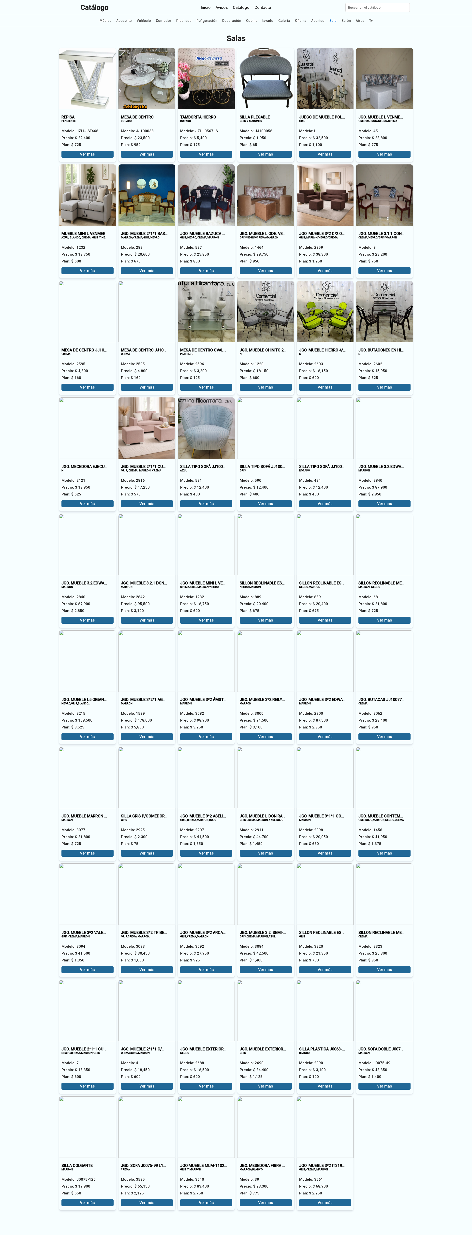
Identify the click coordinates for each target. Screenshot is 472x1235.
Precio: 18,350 (75, 1070)
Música (105, 21)
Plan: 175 (190, 145)
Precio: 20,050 (313, 837)
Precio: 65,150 (135, 1186)
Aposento (124, 21)
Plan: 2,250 (310, 1193)
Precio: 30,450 (135, 953)
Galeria (284, 21)
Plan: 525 (368, 378)
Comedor (163, 21)
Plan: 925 (190, 960)
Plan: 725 (71, 145)
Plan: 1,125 (251, 1077)
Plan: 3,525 (72, 727)
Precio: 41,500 (194, 837)
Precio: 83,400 (194, 1186)
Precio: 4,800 (74, 371)
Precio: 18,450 (135, 1070)
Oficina (300, 21)
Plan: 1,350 (191, 844)
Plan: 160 (71, 378)
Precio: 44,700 (254, 837)
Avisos (222, 7)
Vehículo (144, 21)
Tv (371, 21)
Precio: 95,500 (135, 604)
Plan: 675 (131, 261)
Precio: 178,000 (136, 720)
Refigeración (206, 21)
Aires (360, 21)
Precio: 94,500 (254, 720)
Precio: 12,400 (194, 487)
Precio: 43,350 (372, 1070)
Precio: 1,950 (253, 138)
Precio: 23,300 (254, 1186)
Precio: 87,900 (372, 487)
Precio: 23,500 (135, 138)
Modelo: (79, 131)
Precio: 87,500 (313, 720)
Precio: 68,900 (313, 1186)
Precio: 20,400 (254, 604)
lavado (267, 21)
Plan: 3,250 (191, 727)
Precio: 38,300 (313, 254)
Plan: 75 (129, 844)
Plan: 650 (309, 844)
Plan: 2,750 (191, 1193)
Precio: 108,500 (76, 720)
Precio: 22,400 (75, 138)
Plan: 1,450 (251, 844)
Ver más (87, 154)
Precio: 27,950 (194, 953)
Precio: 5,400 (193, 138)
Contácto (262, 7)
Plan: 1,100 (310, 145)
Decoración (231, 21)
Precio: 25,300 (372, 953)
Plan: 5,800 (132, 727)
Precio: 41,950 (372, 837)
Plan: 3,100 (132, 611)
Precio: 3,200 (193, 371)
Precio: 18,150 (254, 371)
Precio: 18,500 (194, 1070)
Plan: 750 (368, 261)
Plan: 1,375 (369, 844)
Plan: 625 (71, 494)
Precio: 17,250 (135, 487)
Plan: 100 (309, 1077)
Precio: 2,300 (134, 837)
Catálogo (94, 7)
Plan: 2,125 (132, 1193)
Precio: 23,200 (372, 254)
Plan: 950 (131, 145)
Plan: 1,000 (132, 960)
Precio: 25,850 (194, 254)
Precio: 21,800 (372, 604)
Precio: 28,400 (372, 720)
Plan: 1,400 (251, 960)
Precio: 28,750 (254, 254)
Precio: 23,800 (372, 138)
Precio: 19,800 (75, 1186)
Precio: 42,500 (254, 953)
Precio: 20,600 (135, 254)
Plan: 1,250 (310, 261)
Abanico (317, 21)
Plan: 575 (131, 494)
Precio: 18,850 (75, 487)
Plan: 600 (71, 261)
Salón (346, 21)
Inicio (206, 7)
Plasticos (184, 21)
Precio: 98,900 (194, 720)
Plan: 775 (368, 145)
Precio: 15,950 (372, 371)
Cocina (251, 21)
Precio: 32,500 (313, 138)
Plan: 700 (309, 960)
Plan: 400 (190, 494)
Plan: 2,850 (369, 494)
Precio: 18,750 (75, 254)
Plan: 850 (190, 261)
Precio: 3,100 (312, 1070)
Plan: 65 (248, 145)
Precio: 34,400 (254, 1070)
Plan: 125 (190, 378)
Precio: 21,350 (313, 953)
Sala (333, 21)
